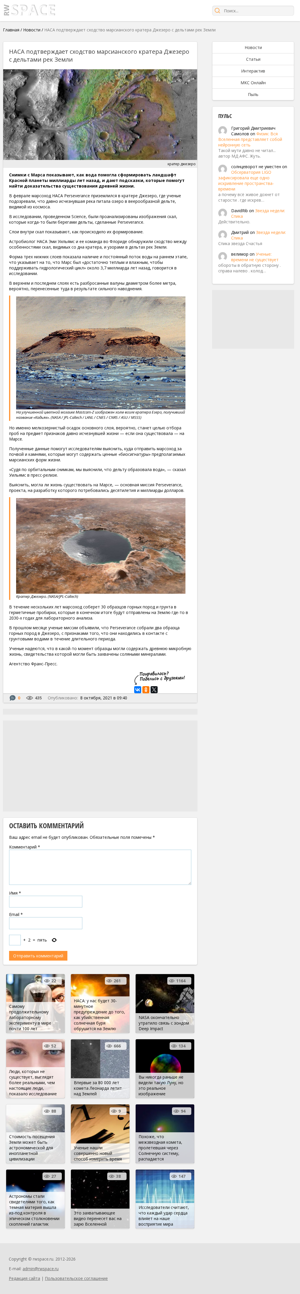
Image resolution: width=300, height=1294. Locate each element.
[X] (154, 689)
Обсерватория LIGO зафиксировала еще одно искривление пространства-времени (246, 180)
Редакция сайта (24, 1278)
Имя (15, 893)
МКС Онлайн (253, 82)
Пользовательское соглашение (76, 1278)
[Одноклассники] (145, 689)
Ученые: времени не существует (255, 256)
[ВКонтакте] (137, 689)
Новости (31, 30)
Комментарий (24, 847)
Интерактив (253, 71)
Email (16, 914)
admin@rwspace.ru (41, 1268)
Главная (11, 30)
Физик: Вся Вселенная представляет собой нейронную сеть (250, 139)
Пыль (253, 94)
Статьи (253, 59)
